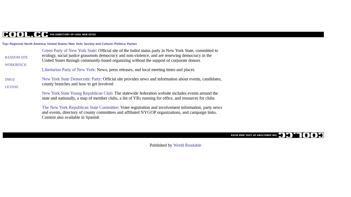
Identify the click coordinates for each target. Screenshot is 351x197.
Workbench (15, 65)
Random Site (16, 57)
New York (75, 43)
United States (57, 43)
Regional (16, 43)
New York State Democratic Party (71, 79)
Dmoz (10, 80)
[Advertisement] (175, 14)
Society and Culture (98, 43)
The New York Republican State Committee (80, 107)
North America (34, 43)
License (11, 87)
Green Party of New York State (69, 50)
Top (5, 43)
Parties (132, 43)
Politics (119, 43)
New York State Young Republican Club (77, 93)
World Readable (187, 145)
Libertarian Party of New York (68, 69)
